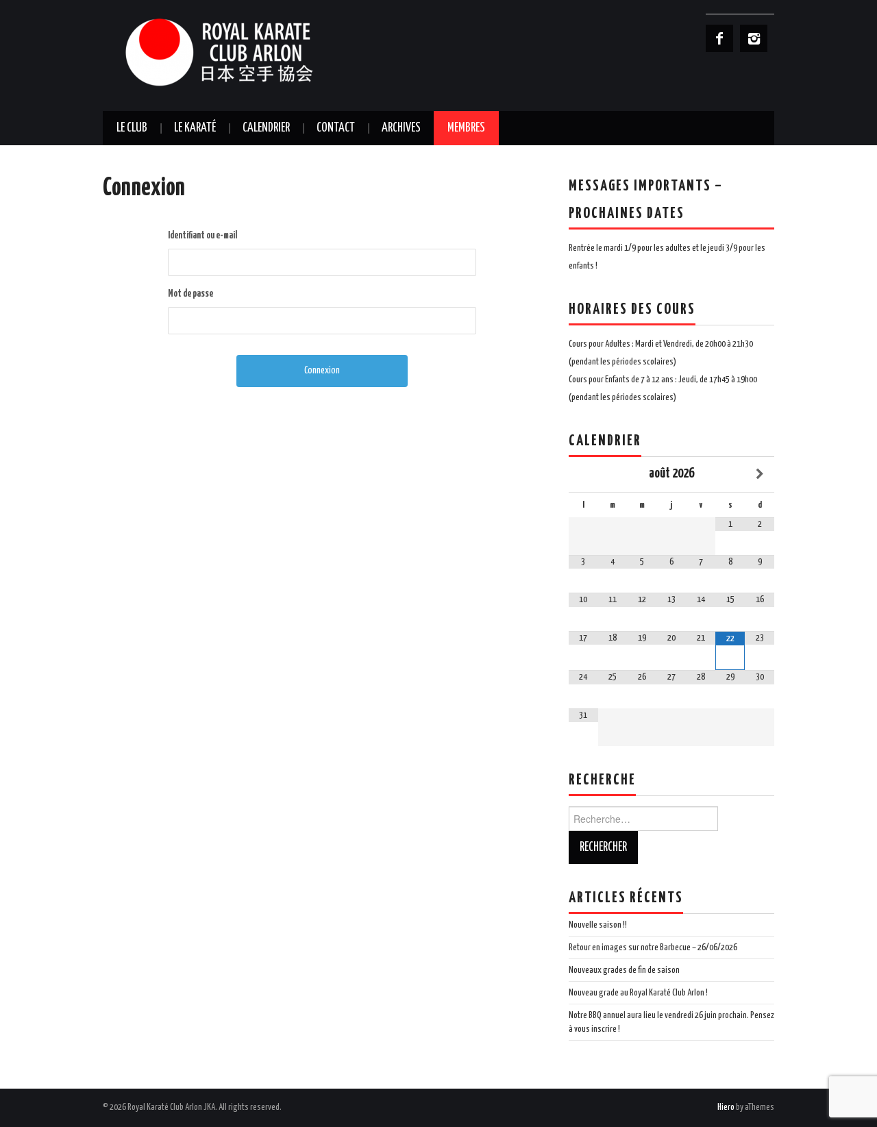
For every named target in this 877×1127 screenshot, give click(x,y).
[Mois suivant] (759, 474)
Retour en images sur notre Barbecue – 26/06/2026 (653, 947)
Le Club (131, 128)
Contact (336, 128)
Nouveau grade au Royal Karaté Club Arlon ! (638, 993)
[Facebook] (719, 38)
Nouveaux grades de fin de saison (624, 970)
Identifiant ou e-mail (202, 235)
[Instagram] (753, 38)
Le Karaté (195, 128)
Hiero (725, 1107)
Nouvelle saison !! (598, 925)
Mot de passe (190, 294)
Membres (466, 128)
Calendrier (266, 128)
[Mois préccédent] (583, 474)
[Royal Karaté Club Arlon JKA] (240, 52)
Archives (401, 128)
